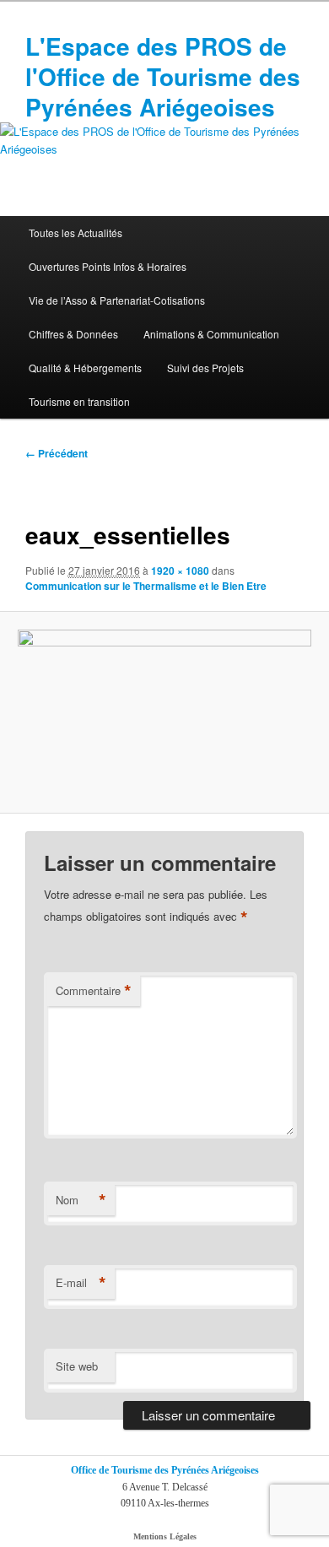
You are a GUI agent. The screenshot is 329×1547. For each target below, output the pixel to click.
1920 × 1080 (180, 570)
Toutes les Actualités (75, 232)
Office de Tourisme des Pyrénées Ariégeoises (165, 1470)
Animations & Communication (211, 334)
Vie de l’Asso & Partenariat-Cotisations (117, 300)
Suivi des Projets (205, 367)
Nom (81, 1200)
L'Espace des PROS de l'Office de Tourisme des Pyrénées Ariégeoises (162, 76)
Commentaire (94, 990)
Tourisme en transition (79, 401)
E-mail (81, 1282)
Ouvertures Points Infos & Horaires (107, 266)
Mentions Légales (165, 1536)
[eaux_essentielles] (164, 712)
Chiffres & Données (73, 334)
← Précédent (56, 453)
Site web (77, 1366)
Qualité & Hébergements (85, 367)
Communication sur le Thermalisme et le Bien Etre (146, 585)
